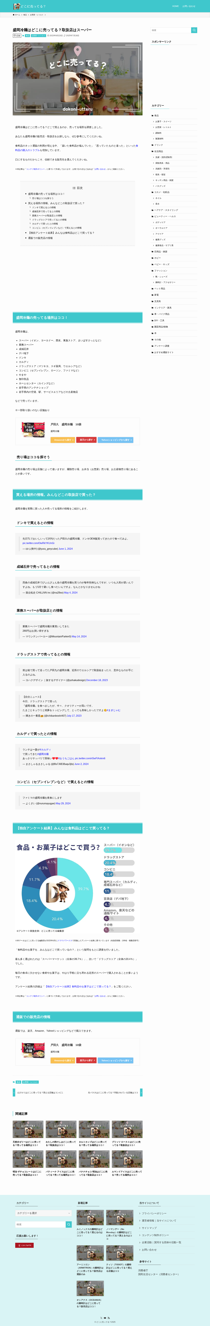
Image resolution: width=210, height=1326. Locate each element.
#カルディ (45, 749)
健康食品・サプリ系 (164, 245)
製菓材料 (159, 139)
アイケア (159, 234)
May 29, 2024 (63, 803)
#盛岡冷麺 (43, 754)
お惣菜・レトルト (38, 35)
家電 (156, 295)
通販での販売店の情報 (40, 238)
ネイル (158, 198)
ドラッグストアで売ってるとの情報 (49, 219)
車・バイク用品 (161, 314)
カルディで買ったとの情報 (45, 223)
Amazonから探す (62, 440)
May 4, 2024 (70, 592)
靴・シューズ (161, 277)
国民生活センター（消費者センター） (159, 1274)
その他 (157, 339)
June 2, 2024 (81, 764)
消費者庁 (143, 1270)
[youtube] (105, 1318)
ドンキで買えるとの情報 (44, 207)
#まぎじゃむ (114, 710)
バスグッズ (160, 186)
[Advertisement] (77, 277)
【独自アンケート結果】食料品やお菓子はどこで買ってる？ (78, 986)
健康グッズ (160, 240)
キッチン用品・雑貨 (164, 180)
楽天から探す (86, 439)
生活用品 (158, 151)
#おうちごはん (66, 758)
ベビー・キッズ (161, 264)
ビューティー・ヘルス (165, 216)
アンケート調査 (161, 346)
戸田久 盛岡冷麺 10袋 (66, 424)
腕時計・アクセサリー (165, 282)
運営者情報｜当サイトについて (159, 1220)
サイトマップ (149, 1228)
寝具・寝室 (160, 175)
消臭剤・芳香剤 (162, 169)
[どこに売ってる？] (29, 6)
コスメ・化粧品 (161, 192)
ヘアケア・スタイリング (166, 210)
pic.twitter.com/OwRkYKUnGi (38, 543)
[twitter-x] (101, 1318)
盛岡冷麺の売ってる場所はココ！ (46, 194)
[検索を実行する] (194, 30)
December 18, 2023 (97, 680)
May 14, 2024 (79, 636)
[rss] (108, 1318)
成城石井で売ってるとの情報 (46, 211)
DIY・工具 (159, 320)
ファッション (160, 270)
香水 (157, 204)
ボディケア (160, 222)
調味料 (158, 133)
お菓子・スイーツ (163, 122)
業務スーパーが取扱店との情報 (47, 215)
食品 (27, 35)
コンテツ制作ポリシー (35, 169)
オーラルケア (161, 228)
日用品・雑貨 (160, 251)
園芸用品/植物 (161, 326)
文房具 (157, 301)
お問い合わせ (100, 169)
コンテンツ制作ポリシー (155, 1235)
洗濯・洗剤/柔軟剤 (163, 157)
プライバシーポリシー (154, 1213)
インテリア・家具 (163, 307)
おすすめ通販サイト (164, 352)
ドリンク (158, 145)
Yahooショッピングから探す (115, 440)
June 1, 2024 (66, 548)
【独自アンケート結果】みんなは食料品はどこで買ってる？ (61, 233)
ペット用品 (159, 288)
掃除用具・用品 (162, 163)
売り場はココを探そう (43, 198)
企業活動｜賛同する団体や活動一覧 (161, 1242)
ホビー (157, 258)
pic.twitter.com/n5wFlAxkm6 (90, 758)
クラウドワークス (64, 940)
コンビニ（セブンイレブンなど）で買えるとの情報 (57, 228)
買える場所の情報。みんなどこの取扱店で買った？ (56, 203)
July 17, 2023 (74, 715)
